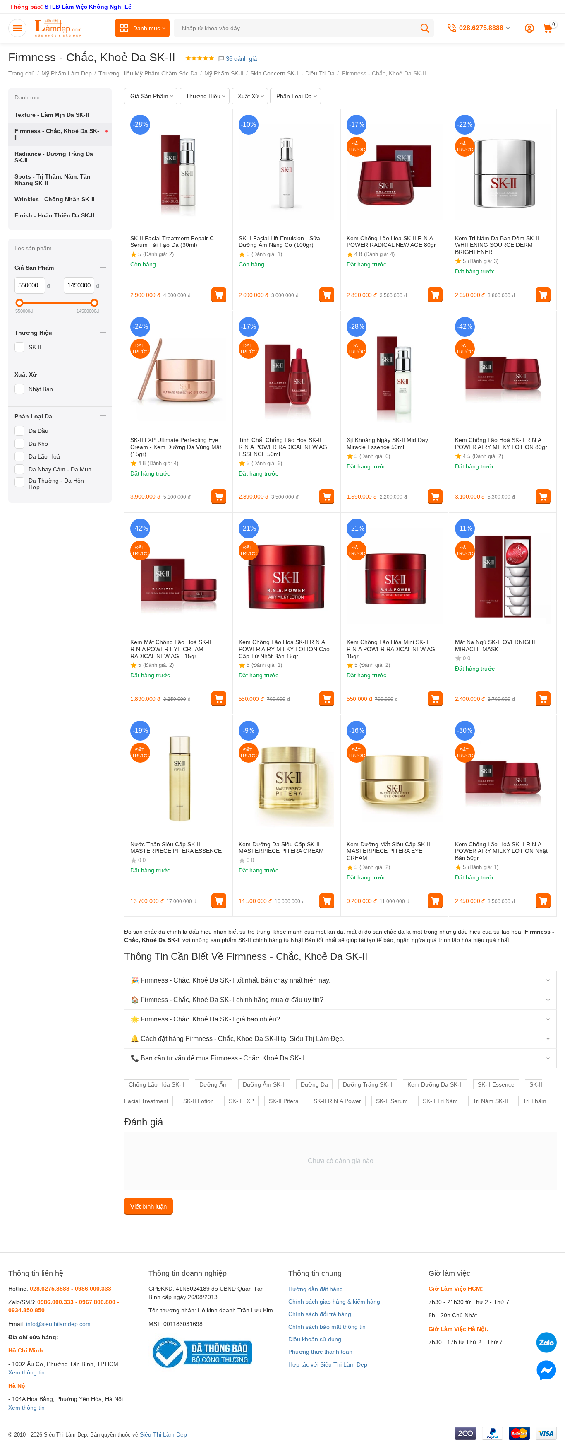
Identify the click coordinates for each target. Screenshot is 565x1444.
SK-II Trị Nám (440, 1101)
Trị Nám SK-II (490, 1101)
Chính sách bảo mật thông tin (327, 1326)
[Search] (425, 28)
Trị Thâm (534, 1101)
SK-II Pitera (284, 1101)
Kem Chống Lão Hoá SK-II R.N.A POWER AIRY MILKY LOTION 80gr (501, 443)
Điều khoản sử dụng (314, 1339)
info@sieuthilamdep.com (58, 1324)
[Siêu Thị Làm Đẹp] (59, 27)
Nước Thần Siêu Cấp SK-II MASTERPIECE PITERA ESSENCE (176, 848)
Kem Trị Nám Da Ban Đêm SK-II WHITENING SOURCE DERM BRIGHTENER (497, 245)
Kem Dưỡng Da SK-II (435, 1084)
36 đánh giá (240, 58)
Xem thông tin (26, 1372)
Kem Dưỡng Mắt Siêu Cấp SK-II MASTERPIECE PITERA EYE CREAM (388, 851)
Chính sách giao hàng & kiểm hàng (334, 1301)
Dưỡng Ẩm (213, 1084)
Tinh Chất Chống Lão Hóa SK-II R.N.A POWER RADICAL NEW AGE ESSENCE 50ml (285, 447)
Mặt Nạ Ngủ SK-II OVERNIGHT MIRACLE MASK (496, 645)
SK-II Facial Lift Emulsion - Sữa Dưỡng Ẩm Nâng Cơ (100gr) (279, 242)
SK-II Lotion (198, 1101)
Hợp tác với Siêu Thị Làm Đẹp (327, 1364)
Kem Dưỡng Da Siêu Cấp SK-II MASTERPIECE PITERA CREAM (281, 848)
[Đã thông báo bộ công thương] (200, 1352)
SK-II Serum (392, 1101)
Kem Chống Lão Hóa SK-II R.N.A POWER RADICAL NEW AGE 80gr (391, 242)
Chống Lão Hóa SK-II (156, 1084)
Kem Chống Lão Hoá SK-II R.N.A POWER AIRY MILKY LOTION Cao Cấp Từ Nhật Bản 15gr (284, 649)
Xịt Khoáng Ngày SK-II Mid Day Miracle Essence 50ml (387, 443)
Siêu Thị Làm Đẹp (163, 1434)
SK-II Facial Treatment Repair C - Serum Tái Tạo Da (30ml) (174, 242)
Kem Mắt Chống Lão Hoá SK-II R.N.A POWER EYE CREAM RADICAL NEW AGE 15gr (170, 649)
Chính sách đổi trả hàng (319, 1314)
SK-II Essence (496, 1084)
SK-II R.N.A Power (337, 1101)
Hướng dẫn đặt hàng (315, 1289)
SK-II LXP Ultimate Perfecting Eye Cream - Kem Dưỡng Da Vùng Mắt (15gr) (175, 447)
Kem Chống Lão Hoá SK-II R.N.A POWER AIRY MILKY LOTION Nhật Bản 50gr (501, 851)
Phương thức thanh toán (320, 1351)
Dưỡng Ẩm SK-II (264, 1084)
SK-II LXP (241, 1101)
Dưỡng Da (314, 1084)
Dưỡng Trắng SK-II (368, 1084)
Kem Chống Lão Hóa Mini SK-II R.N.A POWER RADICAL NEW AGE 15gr (393, 649)
